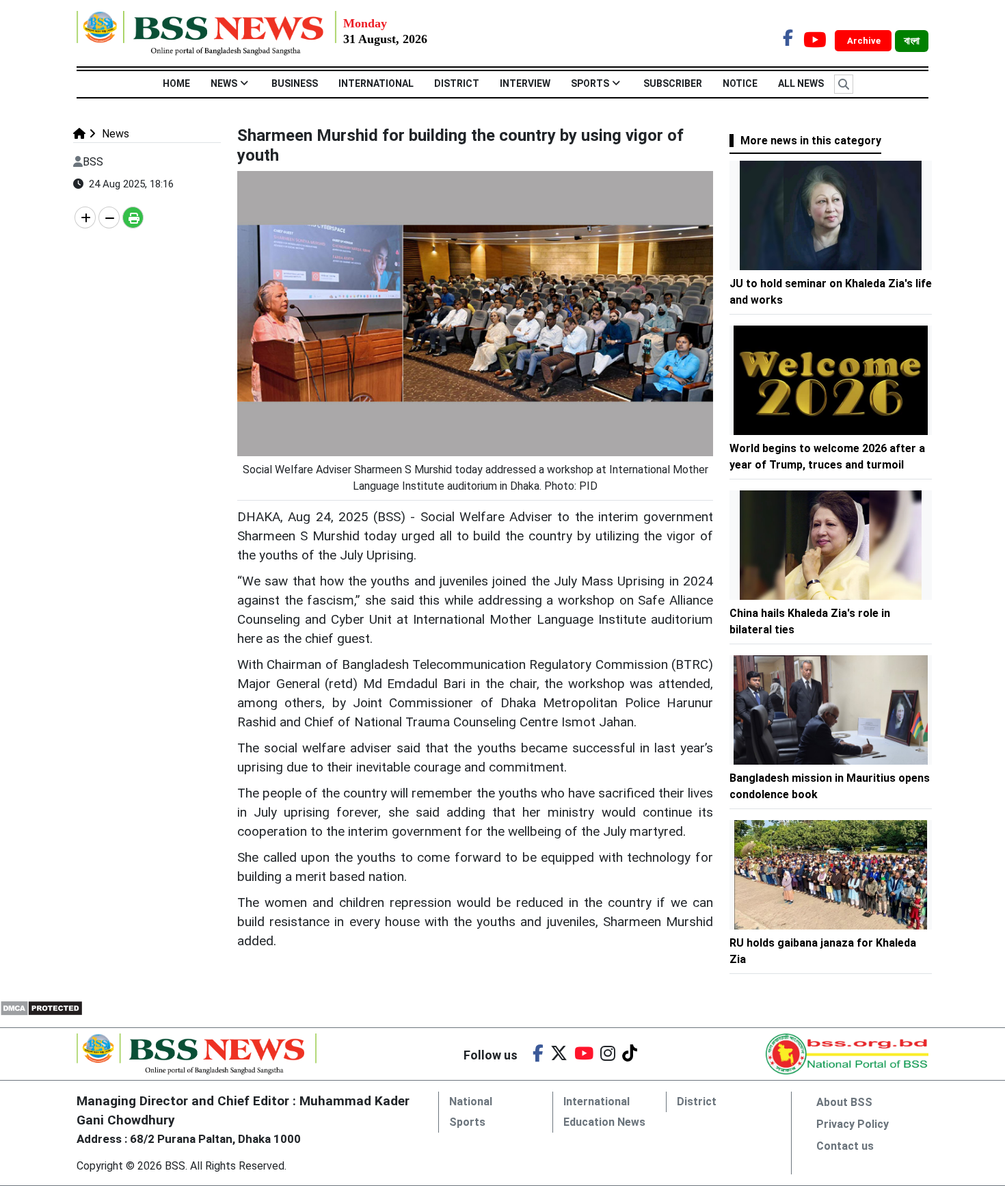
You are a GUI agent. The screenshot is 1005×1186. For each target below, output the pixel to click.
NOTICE (740, 83)
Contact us (845, 1145)
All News (801, 83)
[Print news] (133, 217)
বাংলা (912, 41)
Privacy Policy (852, 1124)
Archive (865, 41)
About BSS (844, 1102)
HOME (176, 83)
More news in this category (810, 140)
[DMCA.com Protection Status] (41, 1007)
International (376, 83)
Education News (604, 1122)
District (456, 83)
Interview (525, 83)
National (470, 1101)
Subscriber (672, 83)
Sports (590, 83)
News (224, 83)
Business (294, 83)
